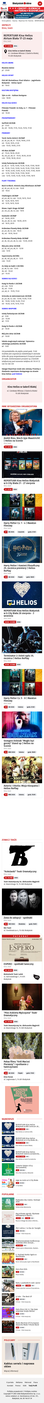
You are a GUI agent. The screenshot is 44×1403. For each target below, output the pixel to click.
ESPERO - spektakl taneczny (19, 964)
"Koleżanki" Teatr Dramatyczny (20, 871)
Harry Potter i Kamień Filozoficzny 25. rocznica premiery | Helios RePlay (22, 568)
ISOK (24, 1386)
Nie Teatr (7, 928)
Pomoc (18, 1386)
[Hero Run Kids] (8, 1272)
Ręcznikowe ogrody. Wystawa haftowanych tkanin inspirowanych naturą (27, 1214)
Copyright (7, 1394)
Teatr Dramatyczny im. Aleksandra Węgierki (21, 882)
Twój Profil (33, 1386)
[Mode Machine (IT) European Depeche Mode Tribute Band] (8, 1327)
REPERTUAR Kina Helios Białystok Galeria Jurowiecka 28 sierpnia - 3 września (27, 1153)
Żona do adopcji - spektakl (18, 918)
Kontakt (10, 1386)
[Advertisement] (22, 818)
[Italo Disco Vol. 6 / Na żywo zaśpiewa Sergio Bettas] (8, 1313)
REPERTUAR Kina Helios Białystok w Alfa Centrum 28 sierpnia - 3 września (27, 1125)
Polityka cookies (30, 1391)
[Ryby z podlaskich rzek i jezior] (8, 1286)
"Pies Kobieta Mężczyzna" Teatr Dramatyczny (20, 1014)
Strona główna (6, 21)
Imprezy (14, 21)
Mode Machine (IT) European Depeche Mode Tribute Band (27, 1324)
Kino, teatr (7, 28)
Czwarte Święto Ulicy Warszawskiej (24, 1166)
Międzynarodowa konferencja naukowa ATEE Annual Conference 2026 (28, 1242)
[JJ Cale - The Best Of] (8, 1299)
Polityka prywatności (15, 1391)
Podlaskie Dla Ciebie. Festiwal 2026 (28, 1201)
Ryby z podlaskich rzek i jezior (28, 1283)
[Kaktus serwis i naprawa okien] (22, 1351)
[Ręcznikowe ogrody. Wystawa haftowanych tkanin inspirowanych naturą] (8, 1217)
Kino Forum (8, 1077)
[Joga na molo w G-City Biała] (8, 1183)
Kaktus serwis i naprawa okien (19, 1365)
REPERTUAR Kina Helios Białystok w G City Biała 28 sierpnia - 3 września (21, 613)
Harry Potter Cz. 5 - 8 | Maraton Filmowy (20, 699)
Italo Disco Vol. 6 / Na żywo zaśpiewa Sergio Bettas (27, 1310)
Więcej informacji (11, 1371)
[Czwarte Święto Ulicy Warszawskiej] (8, 1169)
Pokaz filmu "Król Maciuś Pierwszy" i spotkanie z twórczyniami (17, 1064)
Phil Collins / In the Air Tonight (28, 1228)
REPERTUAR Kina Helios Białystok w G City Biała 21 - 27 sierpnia (21, 482)
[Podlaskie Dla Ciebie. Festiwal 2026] (8, 1204)
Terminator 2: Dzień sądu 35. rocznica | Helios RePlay (19, 657)
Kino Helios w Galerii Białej (19, 51)
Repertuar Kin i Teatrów (26, 21)
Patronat (28, 1382)
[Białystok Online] (22, 3)
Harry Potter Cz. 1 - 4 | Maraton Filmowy (20, 524)
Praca (36, 1382)
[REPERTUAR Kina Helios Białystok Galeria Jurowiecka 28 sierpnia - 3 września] (8, 1156)
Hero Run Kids (21, 1269)
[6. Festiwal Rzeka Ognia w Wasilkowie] (8, 1258)
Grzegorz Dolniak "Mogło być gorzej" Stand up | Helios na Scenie (19, 743)
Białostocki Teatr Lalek (13, 974)
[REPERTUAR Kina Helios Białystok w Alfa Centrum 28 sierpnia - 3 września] (8, 1128)
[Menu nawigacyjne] (40, 3)
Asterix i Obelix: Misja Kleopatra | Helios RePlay (21, 787)
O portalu (10, 1382)
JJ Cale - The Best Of (24, 1296)
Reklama (19, 1382)
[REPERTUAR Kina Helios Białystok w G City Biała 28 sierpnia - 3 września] (8, 1142)
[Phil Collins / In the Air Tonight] (8, 1231)
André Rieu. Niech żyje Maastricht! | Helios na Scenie (22, 439)
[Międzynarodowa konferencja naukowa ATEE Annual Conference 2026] (8, 1245)
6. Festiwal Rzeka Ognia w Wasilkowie (26, 1255)
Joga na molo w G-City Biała (27, 1180)
